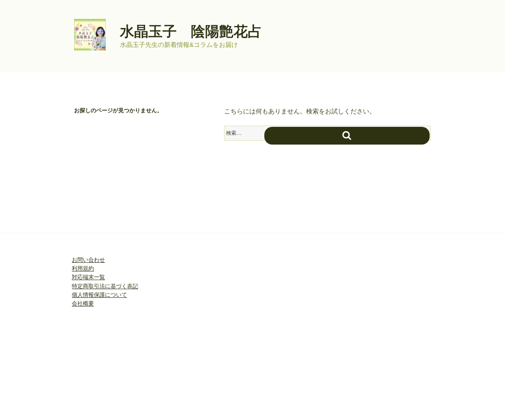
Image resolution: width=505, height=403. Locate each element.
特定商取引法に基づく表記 (105, 286)
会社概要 (83, 303)
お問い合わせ (88, 259)
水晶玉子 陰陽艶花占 (191, 31)
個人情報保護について (99, 295)
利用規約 (83, 268)
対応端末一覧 (88, 277)
